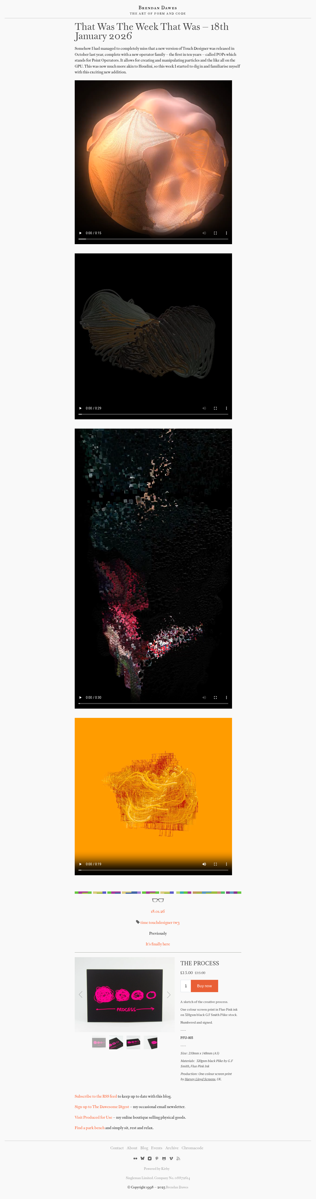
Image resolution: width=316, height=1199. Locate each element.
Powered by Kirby (157, 1169)
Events (156, 1148)
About (132, 1148)
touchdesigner (160, 923)
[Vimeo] (171, 1159)
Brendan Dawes (158, 8)
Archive (172, 1148)
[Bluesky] (142, 1159)
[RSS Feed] (178, 1159)
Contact (117, 1148)
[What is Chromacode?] (158, 892)
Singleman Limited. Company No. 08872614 (158, 1178)
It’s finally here (158, 944)
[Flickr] (135, 1159)
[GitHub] (164, 1159)
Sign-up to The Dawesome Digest (102, 1107)
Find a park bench (90, 1128)
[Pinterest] (157, 1159)
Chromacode (192, 1148)
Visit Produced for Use (93, 1118)
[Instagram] (150, 1159)
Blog (144, 1148)
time (144, 923)
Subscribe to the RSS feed (96, 1097)
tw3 (176, 923)
